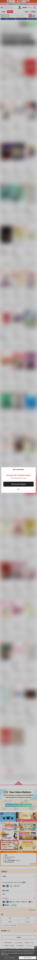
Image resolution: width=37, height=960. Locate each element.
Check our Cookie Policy (9, 957)
